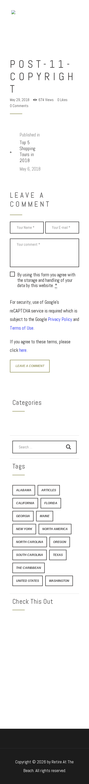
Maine (44, 516)
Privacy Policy (60, 319)
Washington (59, 580)
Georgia (23, 516)
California (25, 503)
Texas (58, 554)
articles (48, 490)
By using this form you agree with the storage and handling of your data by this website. (46, 280)
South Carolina (29, 554)
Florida (50, 503)
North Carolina (29, 541)
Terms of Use (21, 328)
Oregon (59, 541)
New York (24, 529)
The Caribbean (28, 567)
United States (27, 580)
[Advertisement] (44, 661)
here (22, 350)
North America (55, 529)
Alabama (23, 490)
